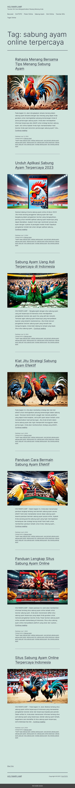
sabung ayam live (31, 142)
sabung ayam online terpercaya (45, 142)
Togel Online (11, 18)
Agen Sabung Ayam (25, 140)
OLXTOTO (18, 14)
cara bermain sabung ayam (51, 140)
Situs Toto (10, 766)
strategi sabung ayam (41, 144)
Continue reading (21, 130)
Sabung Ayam (39, 14)
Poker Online (28, 14)
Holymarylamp (14, 7)
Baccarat (10, 14)
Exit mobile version (37, 786)
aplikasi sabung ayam (37, 140)
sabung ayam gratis (20, 142)
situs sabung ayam (29, 144)
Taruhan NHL (60, 14)
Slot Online (50, 14)
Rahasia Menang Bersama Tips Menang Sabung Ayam (36, 64)
